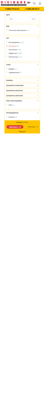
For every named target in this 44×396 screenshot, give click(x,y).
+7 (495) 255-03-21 (32, 9)
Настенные (15, 50)
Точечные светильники (19, 30)
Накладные (14, 46)
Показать (13, 127)
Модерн (13, 69)
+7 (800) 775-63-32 (12, 9)
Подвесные (15, 53)
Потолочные (15, 57)
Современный (15, 72)
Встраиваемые (16, 42)
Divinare (13, 117)
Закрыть (22, 131)
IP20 (11, 105)
